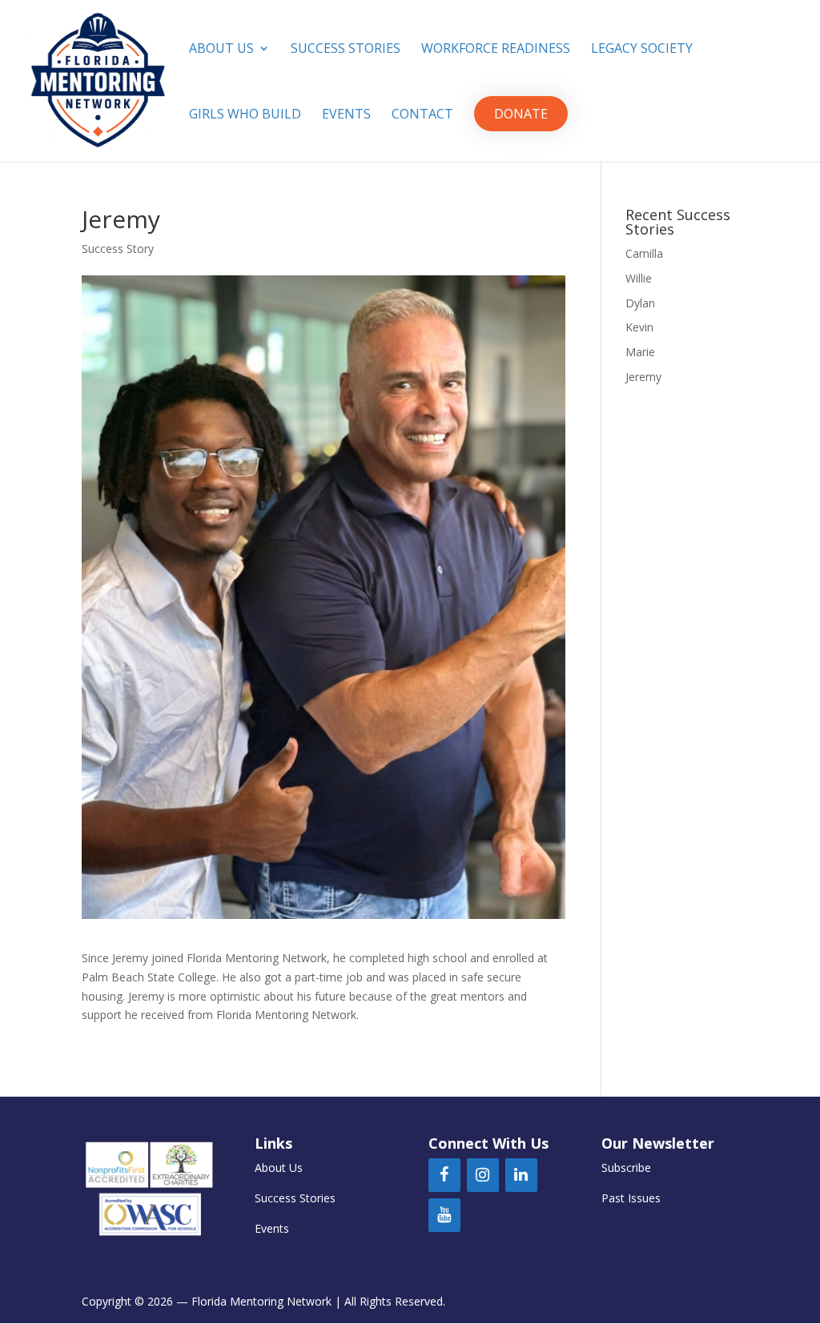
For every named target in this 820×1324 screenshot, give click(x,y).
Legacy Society (642, 49)
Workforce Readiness (495, 49)
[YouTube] (444, 1215)
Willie (638, 278)
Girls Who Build (245, 115)
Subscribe (626, 1167)
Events (346, 115)
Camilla (644, 253)
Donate (521, 113)
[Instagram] (483, 1175)
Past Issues (631, 1198)
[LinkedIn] (521, 1175)
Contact (422, 115)
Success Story (118, 248)
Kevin (639, 327)
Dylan (640, 303)
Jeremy (643, 376)
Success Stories (345, 49)
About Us (221, 49)
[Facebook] (444, 1175)
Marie (640, 351)
